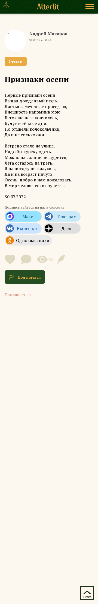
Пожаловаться (18, 294)
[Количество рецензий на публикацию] (62, 259)
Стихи (15, 61)
